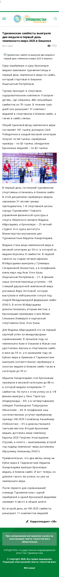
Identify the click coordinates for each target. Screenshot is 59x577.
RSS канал (29, 567)
